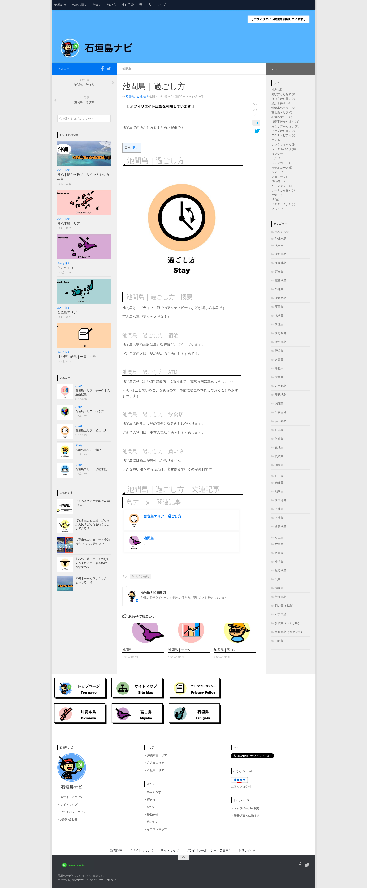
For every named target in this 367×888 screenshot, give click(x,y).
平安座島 (280, 412)
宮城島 (279, 430)
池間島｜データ (179, 649)
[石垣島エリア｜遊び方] (65, 451)
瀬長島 (279, 465)
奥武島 (279, 456)
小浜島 (279, 561)
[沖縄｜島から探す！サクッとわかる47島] (84, 153)
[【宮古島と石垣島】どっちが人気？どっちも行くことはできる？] (65, 525)
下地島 (279, 509)
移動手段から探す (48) (285, 121)
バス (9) (276, 158)
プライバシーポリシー (74, 812)
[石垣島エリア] (84, 291)
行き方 (97, 5)
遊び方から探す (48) (283, 94)
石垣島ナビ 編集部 (137, 96)
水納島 (279, 315)
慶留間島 (280, 280)
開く (135, 147)
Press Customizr (106, 880)
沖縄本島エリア (68, 223)
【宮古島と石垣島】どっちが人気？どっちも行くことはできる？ (92, 524)
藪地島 (279, 447)
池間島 (127, 69)
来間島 (279, 482)
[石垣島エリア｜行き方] (65, 412)
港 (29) (275, 199)
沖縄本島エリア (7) (283, 108)
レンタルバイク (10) (283, 149)
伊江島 (279, 324)
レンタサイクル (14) (283, 144)
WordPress (78, 880)
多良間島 (280, 526)
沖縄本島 (280, 238)
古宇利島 (280, 386)
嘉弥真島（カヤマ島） (289, 632)
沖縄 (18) (276, 89)
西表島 (279, 553)
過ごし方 (145, 5)
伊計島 (279, 438)
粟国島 (279, 307)
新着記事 (60, 5)
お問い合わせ (68, 819)
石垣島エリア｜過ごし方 (91, 430)
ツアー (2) (277, 172)
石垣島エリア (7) (281, 117)
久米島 (279, 245)
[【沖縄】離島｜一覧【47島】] (84, 335)
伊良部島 (280, 500)
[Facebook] (102, 68)
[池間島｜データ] (191, 633)
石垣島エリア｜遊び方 (89, 450)
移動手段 (128, 5)
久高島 (279, 359)
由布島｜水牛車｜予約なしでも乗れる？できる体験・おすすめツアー (92, 563)
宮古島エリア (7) (281, 112)
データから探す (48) (283, 190)
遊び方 (111, 5)
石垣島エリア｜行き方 (89, 411)
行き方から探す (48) (283, 98)
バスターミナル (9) (283, 204)
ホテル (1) (277, 140)
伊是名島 (280, 333)
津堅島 (279, 368)
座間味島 (280, 263)
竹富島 (279, 544)
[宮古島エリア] (84, 246)
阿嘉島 (279, 271)
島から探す (79, 5)
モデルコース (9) (281, 167)
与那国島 (280, 597)
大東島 (279, 377)
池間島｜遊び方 (225, 649)
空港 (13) (276, 195)
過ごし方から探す (141, 576)
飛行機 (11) (278, 181)
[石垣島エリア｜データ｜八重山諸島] (65, 391)
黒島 (278, 579)
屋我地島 (280, 394)
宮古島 (279, 476)
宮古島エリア (67, 268)
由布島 (279, 641)
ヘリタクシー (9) (281, 186)
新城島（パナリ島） (288, 623)
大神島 (279, 517)
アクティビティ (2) (283, 135)
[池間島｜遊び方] (237, 633)
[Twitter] (108, 68)
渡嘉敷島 (280, 298)
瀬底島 (279, 403)
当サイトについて (71, 797)
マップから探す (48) (283, 131)
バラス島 (280, 614)
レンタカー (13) (281, 163)
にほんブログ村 (241, 786)
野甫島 (279, 350)
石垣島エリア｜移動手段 (91, 469)
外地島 (279, 289)
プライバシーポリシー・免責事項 (209, 850)
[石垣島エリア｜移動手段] (65, 470)
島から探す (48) (281, 103)
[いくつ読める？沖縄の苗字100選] (65, 506)
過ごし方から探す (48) (285, 126)
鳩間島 (279, 588)
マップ (161, 5)
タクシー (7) (278, 154)
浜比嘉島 (280, 421)
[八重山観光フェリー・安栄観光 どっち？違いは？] (65, 545)
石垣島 (78, 386)
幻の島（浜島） (285, 605)
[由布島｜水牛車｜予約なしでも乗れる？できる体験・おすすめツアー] (65, 564)
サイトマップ (68, 804)
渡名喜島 (280, 254)
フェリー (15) (279, 176)
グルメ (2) (277, 209)
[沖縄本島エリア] (84, 202)
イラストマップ (157, 829)
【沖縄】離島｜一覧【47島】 (78, 357)
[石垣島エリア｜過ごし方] (65, 431)
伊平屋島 (280, 342)
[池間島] (145, 633)
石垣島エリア (67, 312)
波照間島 (280, 570)
